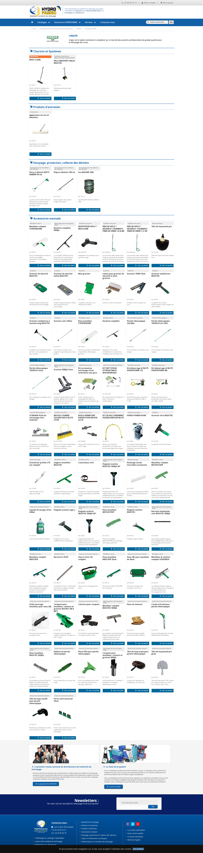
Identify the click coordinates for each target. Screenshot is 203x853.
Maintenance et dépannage (46, 844)
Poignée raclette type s (64, 510)
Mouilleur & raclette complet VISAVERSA (160, 558)
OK (153, 806)
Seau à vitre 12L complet (85, 558)
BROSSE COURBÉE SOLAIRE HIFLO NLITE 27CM (63, 417)
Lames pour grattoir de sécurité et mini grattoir (113, 276)
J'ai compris (138, 849)
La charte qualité (114, 787)
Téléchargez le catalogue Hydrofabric (49, 838)
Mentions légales (134, 840)
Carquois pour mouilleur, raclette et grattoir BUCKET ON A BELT (64, 607)
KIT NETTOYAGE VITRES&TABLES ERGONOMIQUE (110, 370)
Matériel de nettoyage (90, 822)
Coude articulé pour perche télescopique (160, 605)
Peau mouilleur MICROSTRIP (109, 511)
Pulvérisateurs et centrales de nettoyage (97, 841)
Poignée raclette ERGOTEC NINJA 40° (87, 512)
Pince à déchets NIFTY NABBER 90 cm (39, 173)
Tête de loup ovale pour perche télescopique (137, 653)
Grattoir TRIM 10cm (136, 274)
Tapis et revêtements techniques (94, 838)
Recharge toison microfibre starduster (137, 464)
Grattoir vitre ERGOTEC (162, 415)
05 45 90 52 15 (130, 2)
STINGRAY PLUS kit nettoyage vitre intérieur (37, 417)
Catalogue (42, 22)
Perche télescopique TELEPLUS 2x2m (38, 369)
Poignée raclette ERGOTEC (134, 511)
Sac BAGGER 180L (86, 172)
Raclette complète (111, 321)
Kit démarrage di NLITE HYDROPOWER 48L (162, 369)
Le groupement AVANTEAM (47, 784)
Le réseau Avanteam (135, 837)
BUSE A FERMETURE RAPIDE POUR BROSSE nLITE (87, 417)
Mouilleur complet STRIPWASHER (37, 227)
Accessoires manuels (89, 832)
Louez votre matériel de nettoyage (48, 841)
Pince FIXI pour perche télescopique (88, 653)
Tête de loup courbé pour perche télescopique (38, 701)
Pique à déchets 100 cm (64, 172)
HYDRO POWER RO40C (136, 415)
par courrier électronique (64, 827)
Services (89, 22)
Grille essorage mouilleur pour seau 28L (40, 605)
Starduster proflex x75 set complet (39, 464)
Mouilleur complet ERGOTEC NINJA (111, 607)
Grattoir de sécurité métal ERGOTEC (63, 275)
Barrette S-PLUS (61, 557)
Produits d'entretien (89, 828)
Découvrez (65, 22)
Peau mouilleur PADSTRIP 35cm (110, 558)
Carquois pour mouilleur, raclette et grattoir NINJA (113, 655)
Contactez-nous (107, 22)
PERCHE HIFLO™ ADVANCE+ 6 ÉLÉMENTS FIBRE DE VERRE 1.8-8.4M (113, 228)
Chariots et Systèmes (89, 825)
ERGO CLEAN (35, 60)
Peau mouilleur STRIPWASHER (85, 322)
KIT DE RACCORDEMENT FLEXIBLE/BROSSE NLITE (113, 416)
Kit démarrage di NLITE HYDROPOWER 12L (137, 369)
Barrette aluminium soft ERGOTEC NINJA (160, 512)
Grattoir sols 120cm (63, 321)
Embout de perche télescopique (62, 653)
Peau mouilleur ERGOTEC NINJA (36, 654)
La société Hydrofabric (136, 830)
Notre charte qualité (135, 833)
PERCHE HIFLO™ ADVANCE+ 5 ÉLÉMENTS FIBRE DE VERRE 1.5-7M (137, 228)
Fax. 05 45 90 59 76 (58, 833)
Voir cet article (44, 98)
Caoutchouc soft (86, 463)
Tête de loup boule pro (161, 226)
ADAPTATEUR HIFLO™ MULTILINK (87, 227)
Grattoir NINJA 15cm (63, 369)
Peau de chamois (134, 604)
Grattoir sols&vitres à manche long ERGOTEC (39, 322)
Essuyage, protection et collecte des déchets (98, 835)
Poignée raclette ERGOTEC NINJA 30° (111, 465)
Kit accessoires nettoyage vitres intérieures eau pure (87, 370)
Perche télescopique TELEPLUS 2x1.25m (160, 322)
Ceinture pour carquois (89, 604)
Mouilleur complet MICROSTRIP (159, 464)
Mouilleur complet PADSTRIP (37, 558)
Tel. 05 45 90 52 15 (58, 830)
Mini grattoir (84, 274)
